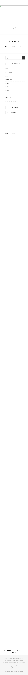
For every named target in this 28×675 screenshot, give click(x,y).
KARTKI (7, 46)
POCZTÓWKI (9, 72)
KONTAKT (9, 51)
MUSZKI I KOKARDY (10, 101)
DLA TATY (8, 97)
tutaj (17, 668)
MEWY (7, 83)
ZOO (6, 69)
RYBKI (7, 87)
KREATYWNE (15, 46)
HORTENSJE (8, 79)
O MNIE (6, 37)
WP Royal (20, 672)
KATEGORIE (15, 37)
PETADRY (8, 94)
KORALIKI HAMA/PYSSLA (12, 41)
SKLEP (17, 51)
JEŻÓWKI (7, 76)
